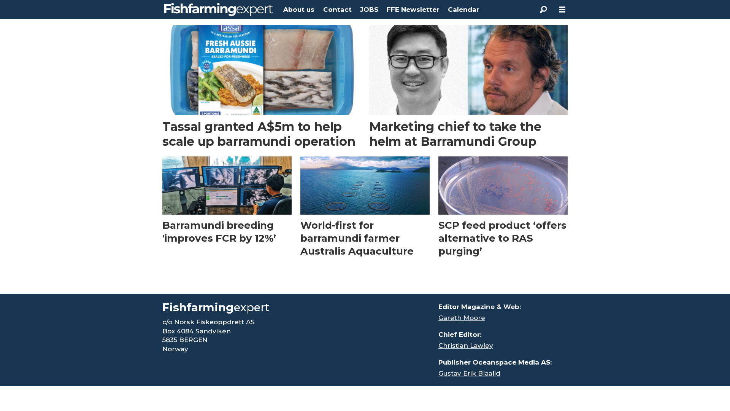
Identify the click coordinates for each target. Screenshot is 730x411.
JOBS (369, 9)
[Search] (543, 9)
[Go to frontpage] (218, 9)
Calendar (463, 9)
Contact (337, 9)
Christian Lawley (465, 345)
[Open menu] (562, 10)
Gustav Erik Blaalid (469, 373)
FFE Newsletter (413, 9)
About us (298, 9)
